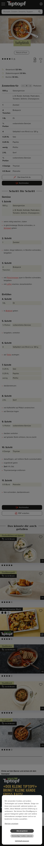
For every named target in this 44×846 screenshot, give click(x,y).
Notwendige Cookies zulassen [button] (22, 836)
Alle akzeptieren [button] (22, 831)
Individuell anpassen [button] (22, 841)
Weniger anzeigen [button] (11, 824)
